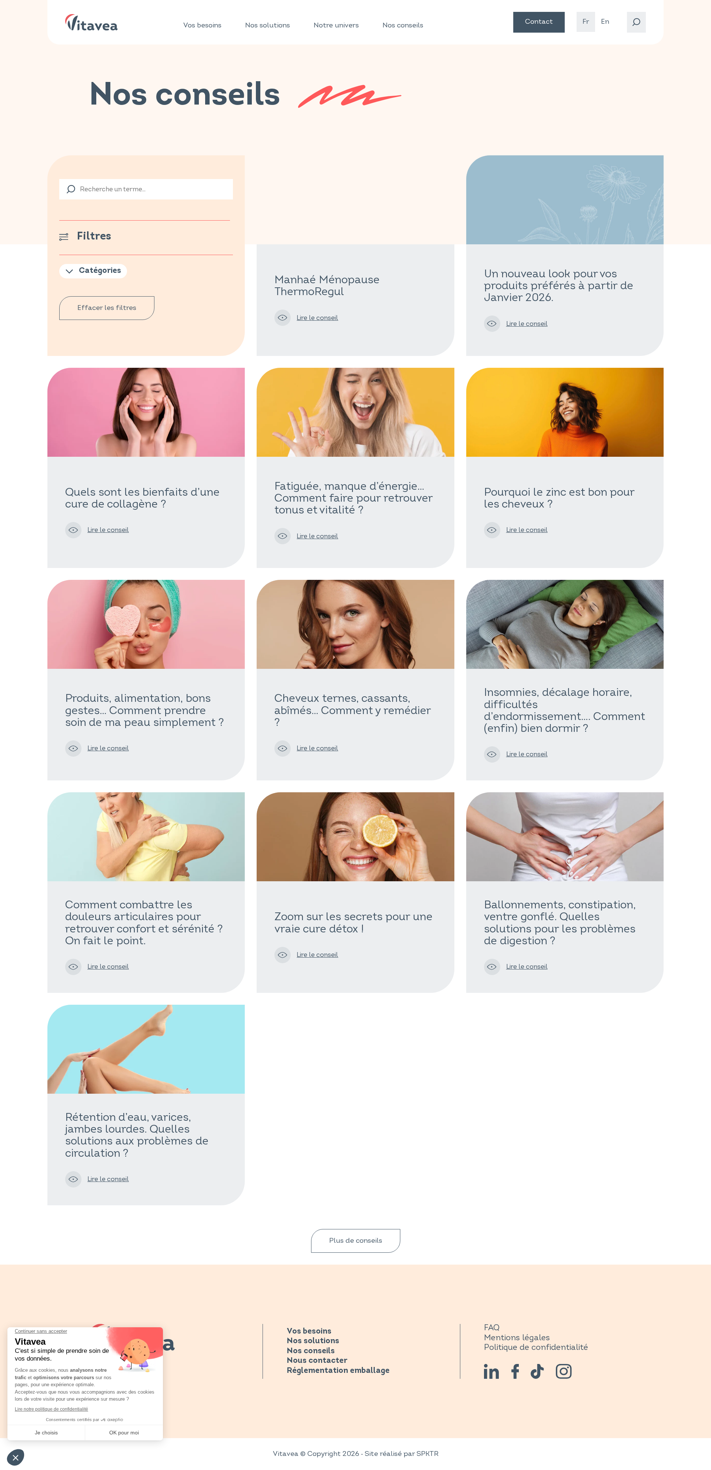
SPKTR (427, 1454)
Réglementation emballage (338, 1371)
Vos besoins (202, 26)
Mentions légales (517, 1338)
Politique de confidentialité (536, 1347)
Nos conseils (403, 25)
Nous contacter (317, 1361)
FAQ (492, 1328)
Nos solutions (267, 26)
